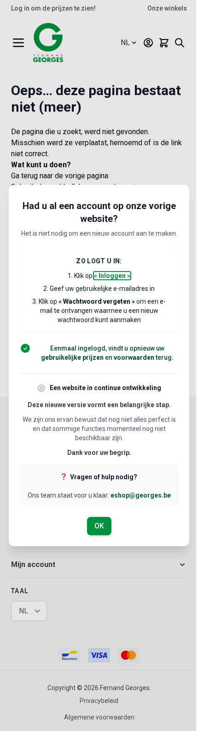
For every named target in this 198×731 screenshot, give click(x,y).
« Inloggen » (112, 275)
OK (99, 525)
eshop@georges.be (141, 495)
